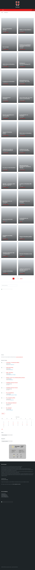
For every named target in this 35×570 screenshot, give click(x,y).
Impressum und (3, 478)
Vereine (23, 204)
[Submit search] (16, 285)
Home (2, 12)
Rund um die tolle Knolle (8, 219)
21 (22, 424)
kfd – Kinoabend (8, 407)
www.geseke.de (3, 493)
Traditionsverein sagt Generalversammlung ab (24, 150)
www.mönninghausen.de (4, 496)
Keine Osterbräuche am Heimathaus (7, 202)
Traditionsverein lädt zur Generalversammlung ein (8, 150)
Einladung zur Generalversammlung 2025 (24, 64)
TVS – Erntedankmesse (10, 392)
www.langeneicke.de (4, 494)
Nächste (21, 278)
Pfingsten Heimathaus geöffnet (25, 236)
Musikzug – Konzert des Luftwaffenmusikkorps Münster (15, 377)
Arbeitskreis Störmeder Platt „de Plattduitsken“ (8, 253)
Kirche (21, 204)
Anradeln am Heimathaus (8, 271)
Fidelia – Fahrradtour (9, 372)
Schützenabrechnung (9, 367)
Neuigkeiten (6, 12)
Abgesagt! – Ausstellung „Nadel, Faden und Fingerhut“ (9, 184)
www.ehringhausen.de (4, 495)
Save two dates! (6, 46)
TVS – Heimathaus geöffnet (10, 397)
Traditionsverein (5, 32)
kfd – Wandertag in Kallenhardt (11, 402)
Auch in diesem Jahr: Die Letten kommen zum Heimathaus (25, 98)
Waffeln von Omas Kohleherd (25, 29)
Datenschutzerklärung (4, 479)
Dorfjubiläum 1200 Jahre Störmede (12, 382)
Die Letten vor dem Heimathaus (9, 167)
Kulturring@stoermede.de (16, 484)
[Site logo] (17, 5)
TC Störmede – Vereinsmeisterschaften (12, 362)
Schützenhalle (11, 369)
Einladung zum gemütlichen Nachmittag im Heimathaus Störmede (25, 45)
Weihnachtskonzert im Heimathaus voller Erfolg (24, 81)
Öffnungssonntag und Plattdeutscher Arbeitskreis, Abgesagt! (25, 166)
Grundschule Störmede (12, 374)
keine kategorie (5, 256)
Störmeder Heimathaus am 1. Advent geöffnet (8, 115)
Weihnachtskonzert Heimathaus (7, 98)
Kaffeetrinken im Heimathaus (9, 64)
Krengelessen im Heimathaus (8, 81)
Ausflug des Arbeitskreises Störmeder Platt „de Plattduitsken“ (24, 270)
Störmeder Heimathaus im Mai (25, 253)
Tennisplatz (12, 364)
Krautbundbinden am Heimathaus (23, 115)
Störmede (18, 7)
